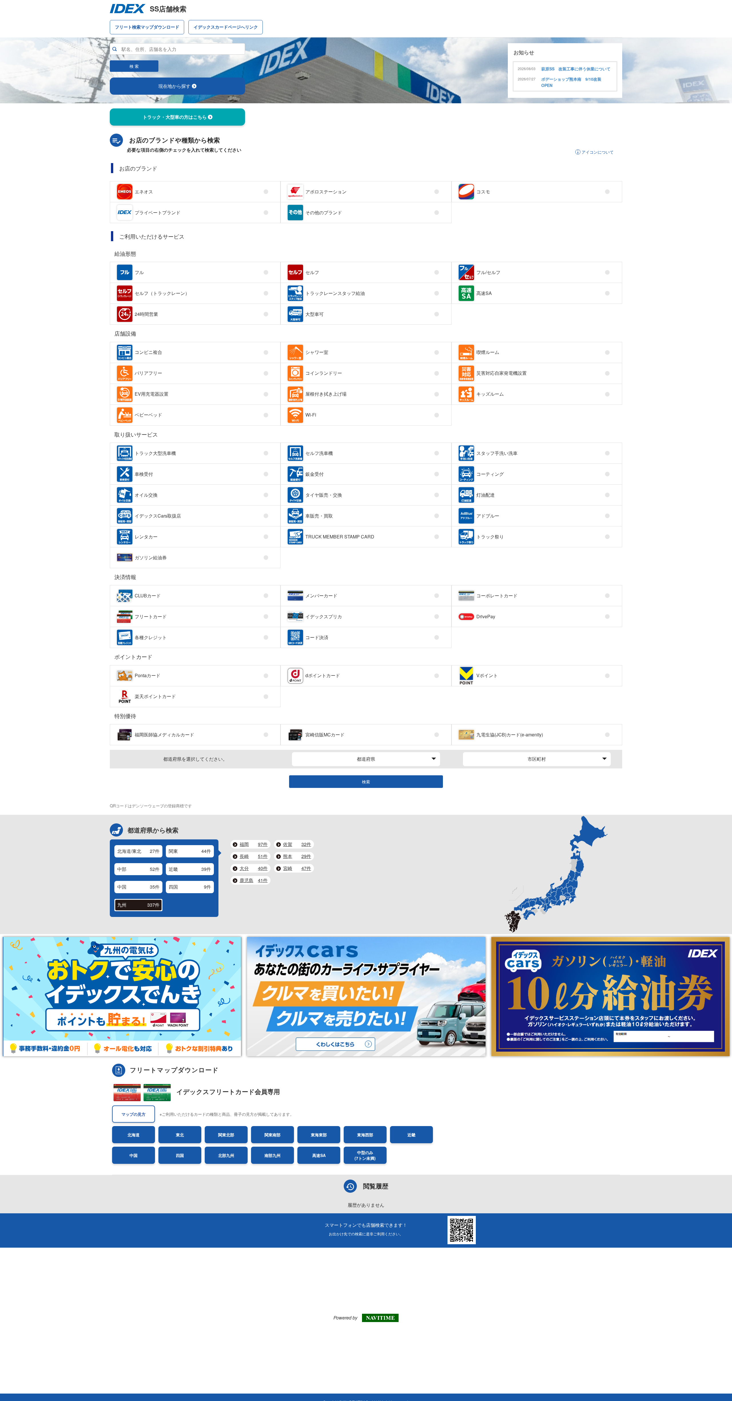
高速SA (319, 1155)
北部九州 (226, 1155)
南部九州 (272, 1155)
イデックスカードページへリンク (226, 27)
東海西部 (365, 1135)
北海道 (134, 1135)
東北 (180, 1135)
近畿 (411, 1135)
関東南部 (272, 1135)
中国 (134, 1155)
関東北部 (226, 1135)
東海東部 (319, 1135)
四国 (180, 1155)
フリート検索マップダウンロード (147, 27)
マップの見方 (134, 1114)
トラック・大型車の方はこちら (175, 117)
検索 (366, 781)
